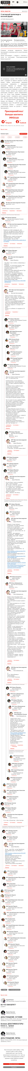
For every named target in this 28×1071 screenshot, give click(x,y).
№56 (7, 183)
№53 (5, 890)
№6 (6, 217)
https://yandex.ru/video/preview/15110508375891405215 (16, 551)
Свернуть (6, 243)
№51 (8, 871)
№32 (11, 512)
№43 (11, 352)
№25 (10, 843)
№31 (10, 504)
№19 (8, 457)
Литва (6, 125)
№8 (9, 171)
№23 (8, 837)
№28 (7, 877)
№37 (12, 440)
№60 (8, 796)
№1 (5, 140)
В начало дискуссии (14, 990)
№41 (11, 345)
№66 (7, 963)
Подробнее (14, 1067)
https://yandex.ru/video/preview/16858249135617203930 (15, 240)
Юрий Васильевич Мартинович (14, 147)
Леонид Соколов (17, 43)
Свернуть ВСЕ (23, 133)
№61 (6, 900)
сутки (25, 137)
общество (10, 125)
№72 (8, 950)
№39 (12, 591)
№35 (11, 331)
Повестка (7, 7)
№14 (9, 319)
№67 (8, 931)
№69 (7, 906)
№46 (12, 700)
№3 (6, 145)
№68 (7, 969)
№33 (12, 518)
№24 (8, 470)
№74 (9, 944)
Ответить (4, 212)
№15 (5, 803)
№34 (11, 576)
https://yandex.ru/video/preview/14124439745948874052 (16, 556)
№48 (13, 763)
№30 (8, 883)
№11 (9, 257)
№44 (11, 693)
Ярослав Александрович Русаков (15, 219)
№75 (8, 976)
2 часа (9, 137)
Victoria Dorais (20, 46)
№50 (8, 784)
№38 (10, 583)
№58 (6, 190)
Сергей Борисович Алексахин (13, 46)
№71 (8, 938)
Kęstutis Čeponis (11, 901)
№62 (12, 770)
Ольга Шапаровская (18, 594)
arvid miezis (11, 44)
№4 (7, 152)
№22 (8, 463)
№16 (6, 808)
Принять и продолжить (14, 1064)
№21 (7, 830)
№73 (9, 957)
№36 (10, 339)
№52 (14, 756)
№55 (11, 358)
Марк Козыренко (16, 334)
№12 (10, 290)
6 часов (17, 137)
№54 (5, 895)
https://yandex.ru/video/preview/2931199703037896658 (15, 853)
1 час (2, 137)
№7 (8, 164)
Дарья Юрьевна (4, 43)
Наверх (3, 990)
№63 (6, 919)
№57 (8, 177)
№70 (8, 912)
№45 (11, 777)
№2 (7, 202)
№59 (8, 790)
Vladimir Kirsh (24, 44)
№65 (7, 925)
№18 (8, 814)
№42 (11, 687)
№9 (8, 224)
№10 (7, 250)
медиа (22, 125)
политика (18, 125)
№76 (8, 982)
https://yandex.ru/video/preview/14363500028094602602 (14, 281)
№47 (13, 706)
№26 (11, 476)
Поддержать (12, 210)
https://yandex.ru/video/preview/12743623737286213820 (18, 733)
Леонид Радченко (18, 44)
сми (14, 125)
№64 (7, 196)
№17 (11, 371)
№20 (10, 432)
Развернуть (7, 143)
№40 (12, 667)
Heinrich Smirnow (10, 43)
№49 (15, 712)
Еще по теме (4, 129)
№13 (8, 364)
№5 (8, 158)
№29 (10, 325)
